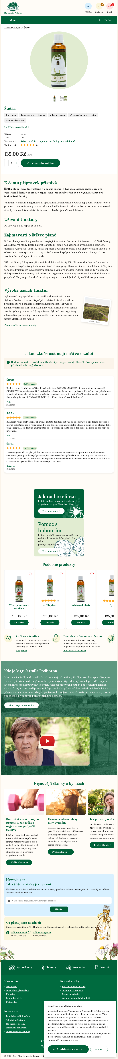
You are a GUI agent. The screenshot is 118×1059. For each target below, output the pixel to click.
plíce (93, 115)
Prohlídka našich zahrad (18, 1016)
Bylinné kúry (24, 967)
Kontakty (10, 994)
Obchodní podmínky (72, 990)
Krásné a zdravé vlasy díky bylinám (63, 820)
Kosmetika (78, 967)
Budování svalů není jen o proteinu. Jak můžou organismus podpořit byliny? (23, 824)
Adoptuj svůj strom (15, 1020)
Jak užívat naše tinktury (74, 986)
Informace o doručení (74, 650)
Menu (13, 20)
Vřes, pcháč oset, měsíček (19, 606)
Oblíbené (99, 8)
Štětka (10, 379)
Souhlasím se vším (69, 1049)
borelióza (11, 115)
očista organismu (78, 115)
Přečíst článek (17, 862)
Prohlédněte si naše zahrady (20, 325)
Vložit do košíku (42, 163)
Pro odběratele (14, 998)
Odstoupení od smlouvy (18, 1031)
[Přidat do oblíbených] (30, 574)
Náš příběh (21, 650)
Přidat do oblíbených (18, 127)
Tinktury (51, 967)
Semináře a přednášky (17, 990)
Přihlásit (88, 12)
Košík (110, 8)
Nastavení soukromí (16, 1027)
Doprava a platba (71, 994)
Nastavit (99, 1049)
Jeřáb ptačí (50, 605)
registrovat (36, 365)
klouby (41, 115)
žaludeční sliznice (15, 120)
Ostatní (104, 967)
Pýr (111, 605)
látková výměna (57, 115)
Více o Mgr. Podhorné (20, 705)
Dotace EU (11, 1001)
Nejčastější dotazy (15, 1023)
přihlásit (16, 365)
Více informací (50, 511)
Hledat (108, 20)
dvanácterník (27, 115)
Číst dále (23, 590)
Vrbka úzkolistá (80, 605)
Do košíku (19, 622)
